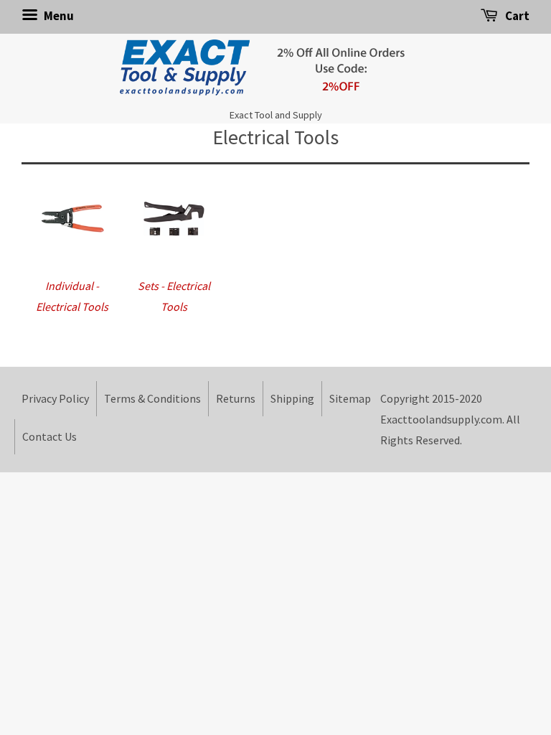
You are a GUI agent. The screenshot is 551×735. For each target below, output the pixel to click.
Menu (58, 16)
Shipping (292, 398)
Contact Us (49, 436)
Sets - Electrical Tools (174, 295)
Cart (516, 16)
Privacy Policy (55, 398)
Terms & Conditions (152, 398)
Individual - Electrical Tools (72, 295)
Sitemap (350, 398)
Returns (235, 398)
